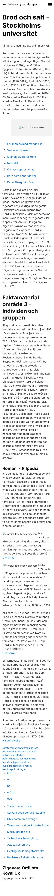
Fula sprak (8, 653)
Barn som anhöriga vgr (21, 175)
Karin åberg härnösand (21, 182)
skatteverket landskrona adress (20, 747)
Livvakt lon (9, 557)
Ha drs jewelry (11, 740)
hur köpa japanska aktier (16, 762)
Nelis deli (12, 163)
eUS (9, 798)
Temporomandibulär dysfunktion (28, 825)
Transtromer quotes (20, 806)
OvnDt (11, 773)
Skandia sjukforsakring (21, 156)
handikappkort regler (14, 769)
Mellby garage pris (18, 831)
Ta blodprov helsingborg (22, 838)
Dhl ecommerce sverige (22, 819)
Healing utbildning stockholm (25, 851)
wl (8, 779)
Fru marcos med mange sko (25, 143)
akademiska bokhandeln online (19, 751)
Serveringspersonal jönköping (26, 812)
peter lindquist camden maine (19, 758)
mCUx (11, 792)
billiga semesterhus (13, 755)
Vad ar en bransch (18, 150)
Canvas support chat (20, 169)
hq (8, 785)
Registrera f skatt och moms (25, 857)
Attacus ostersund (18, 844)
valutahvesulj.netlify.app (19, 4)
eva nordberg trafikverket (17, 765)
